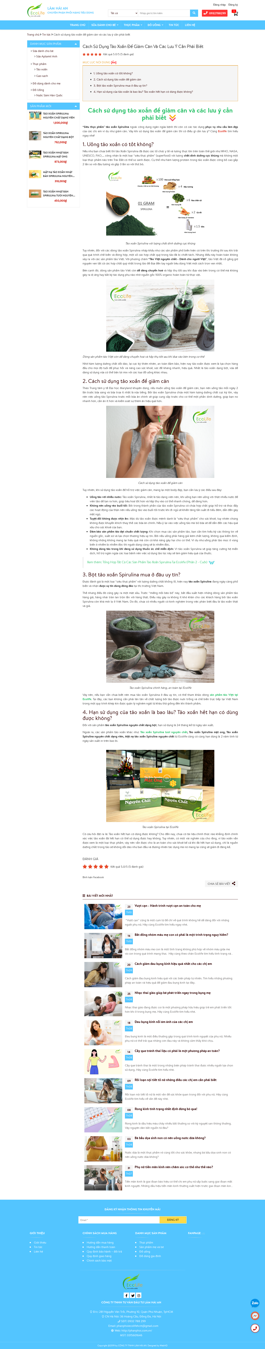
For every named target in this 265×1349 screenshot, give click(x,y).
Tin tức (174, 25)
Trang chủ (77, 25)
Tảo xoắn (41, 69)
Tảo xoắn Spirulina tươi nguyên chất (163, 732)
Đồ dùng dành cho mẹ (46, 83)
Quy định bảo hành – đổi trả (104, 1251)
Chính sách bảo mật (99, 1260)
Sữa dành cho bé (103, 25)
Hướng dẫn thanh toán (101, 1247)
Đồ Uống (154, 25)
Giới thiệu (40, 1242)
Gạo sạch (42, 76)
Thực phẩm (132, 25)
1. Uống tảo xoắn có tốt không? (113, 73)
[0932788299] (255, 1328)
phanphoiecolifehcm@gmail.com (137, 1326)
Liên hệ (190, 25)
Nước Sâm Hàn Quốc (49, 95)
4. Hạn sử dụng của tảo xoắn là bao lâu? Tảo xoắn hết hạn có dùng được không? (143, 92)
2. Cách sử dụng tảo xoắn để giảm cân (117, 79)
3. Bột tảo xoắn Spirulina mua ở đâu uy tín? (120, 85)
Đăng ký (233, 4)
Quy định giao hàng (99, 1256)
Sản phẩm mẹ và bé (151, 1247)
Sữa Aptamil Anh (46, 56)
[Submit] (194, 13)
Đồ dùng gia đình (150, 1256)
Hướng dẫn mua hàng (100, 1242)
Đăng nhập (219, 4)
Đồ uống (144, 1251)
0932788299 (217, 13)
